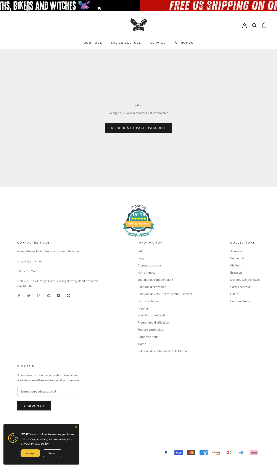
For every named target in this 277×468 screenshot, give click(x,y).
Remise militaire (148, 301)
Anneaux (236, 251)
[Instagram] (38, 295)
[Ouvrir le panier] (264, 24)
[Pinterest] (48, 295)
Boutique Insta (240, 301)
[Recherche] (254, 25)
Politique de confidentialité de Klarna (162, 351)
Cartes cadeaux (240, 287)
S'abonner (34, 405)
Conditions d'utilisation (152, 315)
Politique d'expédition (151, 287)
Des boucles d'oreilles (245, 280)
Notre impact (146, 273)
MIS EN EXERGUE (126, 42)
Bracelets (236, 273)
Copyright (144, 308)
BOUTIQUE (93, 42)
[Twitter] (28, 295)
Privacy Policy (40, 444)
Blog (140, 258)
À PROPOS (184, 42)
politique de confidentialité (155, 280)
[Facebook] (18, 295)
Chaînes (235, 265)
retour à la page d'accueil (138, 128)
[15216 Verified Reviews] (138, 238)
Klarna (141, 344)
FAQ (140, 251)
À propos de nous (149, 265)
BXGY (234, 294)
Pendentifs (237, 258)
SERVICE (158, 42)
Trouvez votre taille (150, 330)
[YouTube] (58, 295)
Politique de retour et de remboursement (164, 294)
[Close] (76, 427)
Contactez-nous (147, 337)
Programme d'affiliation (153, 323)
